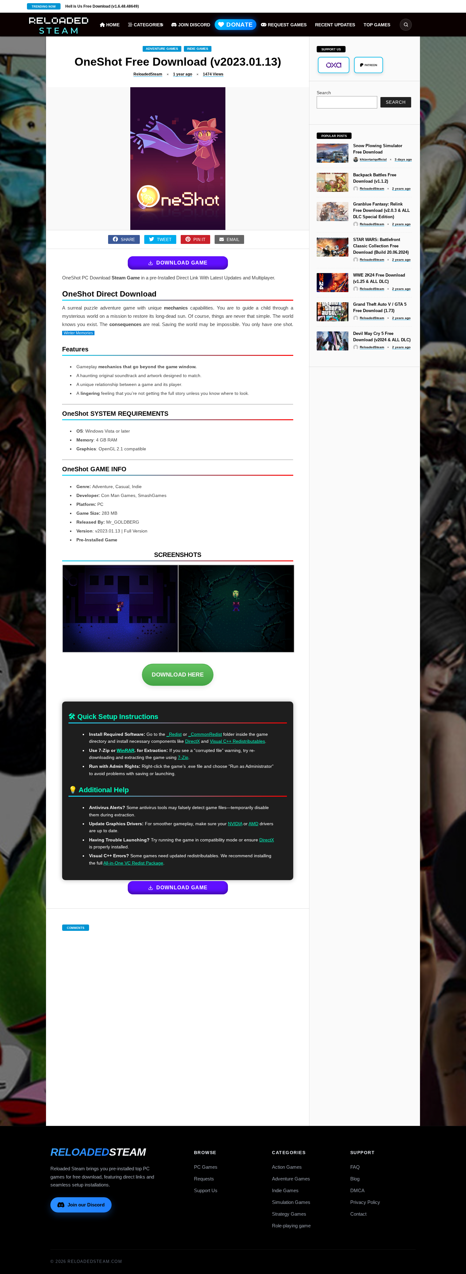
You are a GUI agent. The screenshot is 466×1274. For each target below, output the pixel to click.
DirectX (192, 741)
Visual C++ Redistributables (237, 741)
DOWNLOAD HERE (178, 674)
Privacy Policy (365, 1202)
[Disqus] (178, 1022)
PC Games (205, 1167)
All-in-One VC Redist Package (133, 863)
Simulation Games (291, 1202)
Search (324, 92)
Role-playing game (291, 1225)
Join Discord (193, 24)
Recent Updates (335, 24)
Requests (204, 1178)
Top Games (377, 24)
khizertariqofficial (373, 159)
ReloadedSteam (147, 74)
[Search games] (406, 25)
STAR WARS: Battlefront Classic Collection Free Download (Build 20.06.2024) (381, 246)
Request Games (287, 24)
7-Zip (183, 757)
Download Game (182, 262)
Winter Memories (78, 333)
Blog (354, 1178)
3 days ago (403, 159)
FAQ (355, 1167)
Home (112, 24)
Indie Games (197, 48)
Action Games (287, 1167)
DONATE (238, 25)
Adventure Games (162, 48)
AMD (253, 823)
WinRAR (125, 750)
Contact (358, 1214)
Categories (148, 24)
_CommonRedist (205, 734)
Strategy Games (289, 1214)
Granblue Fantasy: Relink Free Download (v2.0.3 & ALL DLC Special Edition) (381, 210)
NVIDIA (235, 823)
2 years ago (401, 188)
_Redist (174, 734)
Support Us (205, 1190)
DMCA (357, 1190)
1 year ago (182, 74)
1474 (213, 74)
